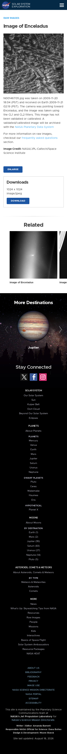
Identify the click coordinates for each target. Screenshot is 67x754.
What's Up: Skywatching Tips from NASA (33, 608)
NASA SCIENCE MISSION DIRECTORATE (33, 690)
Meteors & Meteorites (33, 582)
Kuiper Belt (33, 404)
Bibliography (33, 672)
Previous (7, 329)
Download (18, 201)
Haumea (33, 495)
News (33, 604)
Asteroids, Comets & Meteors (33, 567)
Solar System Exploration (19, 5)
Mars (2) (33, 537)
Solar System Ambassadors (33, 644)
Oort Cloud (33, 409)
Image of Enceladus (21, 282)
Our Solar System (33, 395)
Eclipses (33, 418)
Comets (33, 591)
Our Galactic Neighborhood (19, 13)
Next (60, 329)
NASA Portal (33, 694)
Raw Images (11, 18)
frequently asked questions (40, 138)
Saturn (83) (33, 546)
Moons (33, 518)
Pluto (33, 482)
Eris (33, 500)
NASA (4, 5)
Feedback (33, 677)
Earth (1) (33, 532)
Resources (33, 613)
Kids (33, 631)
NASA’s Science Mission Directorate (33, 720)
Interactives (33, 635)
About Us (33, 668)
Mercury (33, 440)
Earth (33, 449)
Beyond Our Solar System (33, 413)
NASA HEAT (33, 653)
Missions (33, 626)
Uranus (33, 467)
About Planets (33, 431)
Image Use (33, 685)
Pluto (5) (33, 559)
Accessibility (33, 703)
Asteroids (33, 586)
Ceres (33, 486)
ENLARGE (13, 169)
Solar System (33, 390)
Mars (33, 454)
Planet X (33, 510)
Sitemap (33, 699)
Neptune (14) (33, 555)
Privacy (33, 681)
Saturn (33, 463)
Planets (33, 426)
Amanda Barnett (42, 726)
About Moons (33, 523)
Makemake (33, 491)
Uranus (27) (33, 550)
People (33, 622)
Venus (33, 445)
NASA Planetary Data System (34, 127)
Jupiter (33, 347)
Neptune (33, 472)
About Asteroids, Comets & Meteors (33, 572)
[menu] (62, 5)
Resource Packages (33, 649)
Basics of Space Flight (33, 640)
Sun (33, 400)
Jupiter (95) (33, 541)
